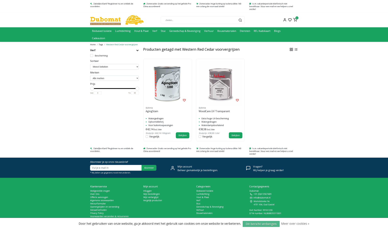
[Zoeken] (240, 20)
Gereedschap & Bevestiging (185, 31)
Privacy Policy (97, 213)
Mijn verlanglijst (151, 197)
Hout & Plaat (141, 31)
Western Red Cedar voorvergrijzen (122, 44)
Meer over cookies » (295, 224)
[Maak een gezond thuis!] (117, 20)
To (129, 93)
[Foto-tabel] (291, 49)
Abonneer (149, 167)
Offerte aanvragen (99, 197)
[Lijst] (296, 49)
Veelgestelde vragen (100, 190)
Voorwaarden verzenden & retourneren (109, 216)
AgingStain (152, 111)
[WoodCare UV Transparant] (220, 83)
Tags (101, 44)
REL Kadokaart (262, 31)
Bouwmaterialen (226, 31)
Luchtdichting (123, 31)
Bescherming (101, 55)
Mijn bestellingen (151, 194)
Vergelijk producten (152, 200)
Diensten (245, 31)
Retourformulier (98, 203)
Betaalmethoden (98, 209)
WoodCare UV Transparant (214, 111)
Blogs (277, 31)
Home (93, 44)
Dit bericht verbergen (261, 224)
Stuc (163, 31)
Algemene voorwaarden (102, 200)
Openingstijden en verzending (104, 206)
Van (91, 93)
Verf (154, 31)
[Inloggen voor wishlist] (184, 100)
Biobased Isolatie (102, 31)
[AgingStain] (167, 83)
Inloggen (147, 190)
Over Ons (94, 194)
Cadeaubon (98, 38)
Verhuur (209, 31)
